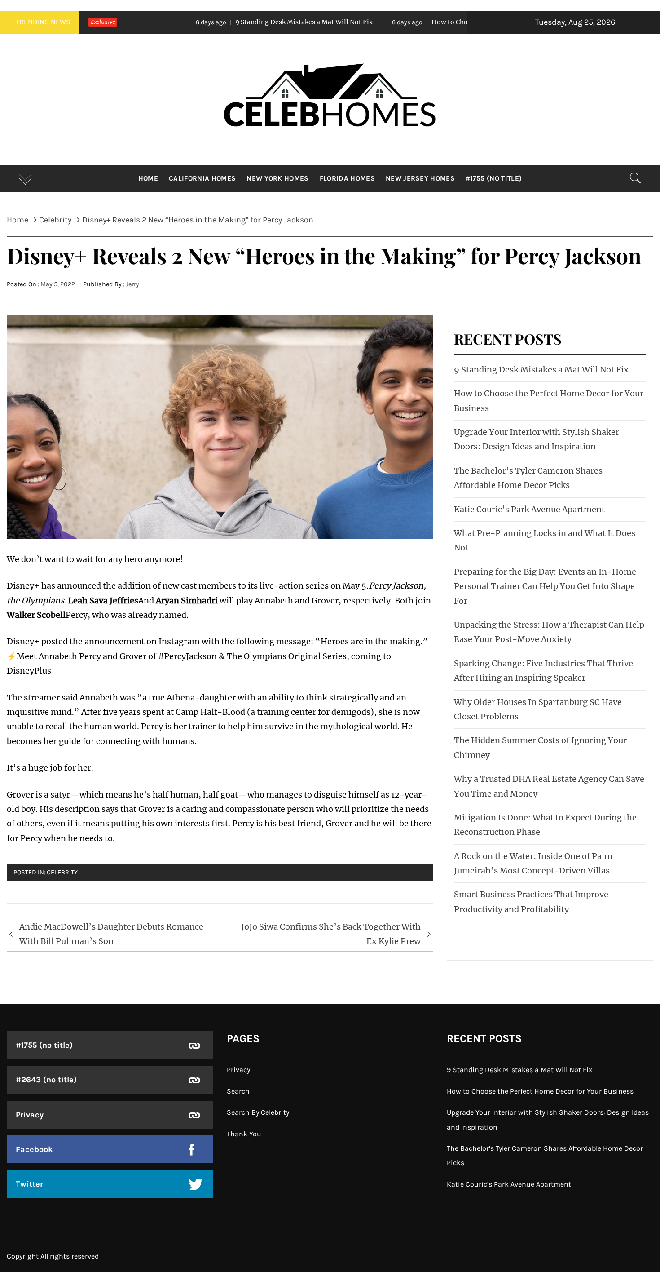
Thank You (244, 1134)
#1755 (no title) (494, 178)
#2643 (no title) (46, 1080)
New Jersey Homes (420, 178)
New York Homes (277, 178)
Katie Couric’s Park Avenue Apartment (529, 509)
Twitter (29, 1184)
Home (148, 178)
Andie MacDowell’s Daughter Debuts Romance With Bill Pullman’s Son (111, 934)
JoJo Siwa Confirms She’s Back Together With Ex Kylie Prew (331, 934)
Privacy (30, 1115)
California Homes (202, 178)
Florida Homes (347, 178)
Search (238, 1091)
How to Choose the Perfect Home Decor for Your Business (449, 22)
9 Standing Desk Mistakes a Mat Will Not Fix (232, 22)
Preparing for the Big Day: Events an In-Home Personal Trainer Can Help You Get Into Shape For (545, 586)
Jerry (132, 284)
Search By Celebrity (258, 1112)
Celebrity (62, 872)
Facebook (34, 1149)
